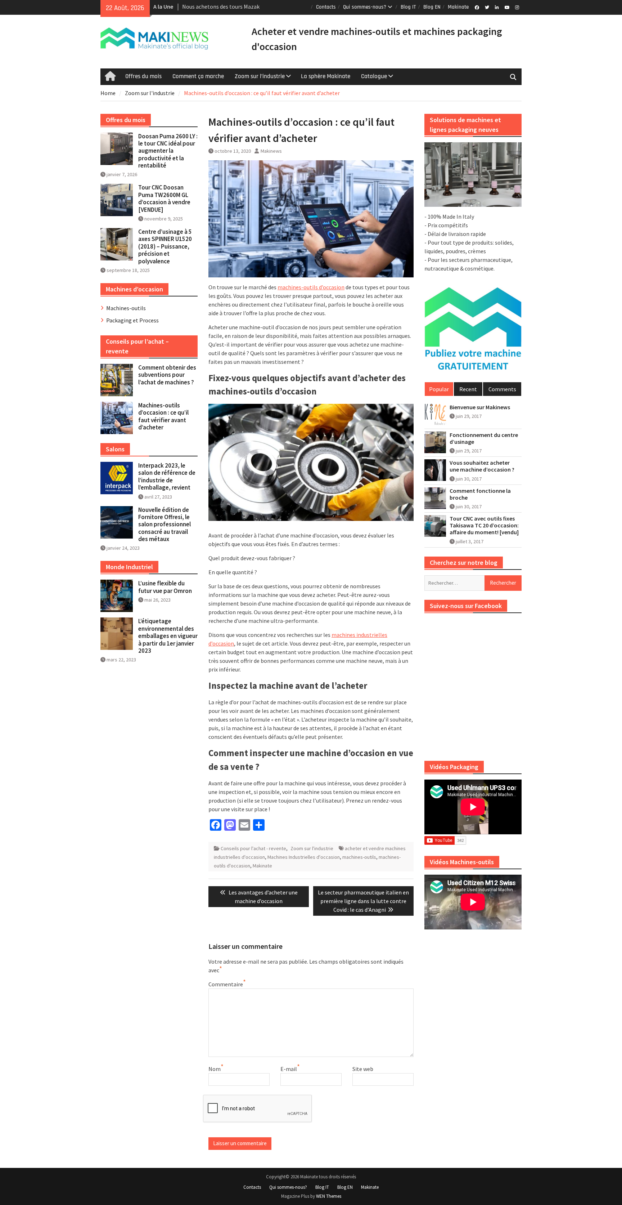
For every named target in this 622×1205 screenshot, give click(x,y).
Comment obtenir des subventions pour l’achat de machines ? (167, 374)
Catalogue (374, 76)
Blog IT (408, 7)
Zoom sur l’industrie (260, 76)
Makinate (458, 7)
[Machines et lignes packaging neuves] (473, 174)
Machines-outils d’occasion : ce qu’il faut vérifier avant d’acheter (163, 416)
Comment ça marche (198, 76)
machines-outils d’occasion (311, 287)
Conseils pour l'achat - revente (253, 848)
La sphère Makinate (325, 76)
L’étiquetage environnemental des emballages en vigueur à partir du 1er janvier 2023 (168, 636)
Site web (362, 1068)
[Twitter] (486, 7)
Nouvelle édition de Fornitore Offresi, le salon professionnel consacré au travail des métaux (164, 524)
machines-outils (359, 857)
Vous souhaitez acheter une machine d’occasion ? (482, 466)
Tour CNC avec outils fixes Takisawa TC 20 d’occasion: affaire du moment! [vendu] (484, 525)
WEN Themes (328, 1196)
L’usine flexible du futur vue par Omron (165, 586)
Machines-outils (126, 308)
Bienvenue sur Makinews (480, 407)
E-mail (288, 1068)
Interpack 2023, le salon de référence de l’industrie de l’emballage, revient (166, 476)
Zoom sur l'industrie (311, 848)
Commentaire (225, 984)
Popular (439, 389)
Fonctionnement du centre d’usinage (484, 438)
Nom (214, 1068)
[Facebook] (476, 7)
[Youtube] (506, 7)
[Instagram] (517, 7)
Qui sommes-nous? (364, 7)
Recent (468, 389)
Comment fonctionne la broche (480, 494)
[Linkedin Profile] (496, 7)
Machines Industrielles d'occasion (303, 857)
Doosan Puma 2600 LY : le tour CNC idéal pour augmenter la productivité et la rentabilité (168, 151)
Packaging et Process (132, 320)
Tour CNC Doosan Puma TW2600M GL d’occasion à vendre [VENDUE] (164, 198)
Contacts (326, 7)
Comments (502, 389)
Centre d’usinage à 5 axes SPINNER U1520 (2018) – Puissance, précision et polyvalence (165, 246)
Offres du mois (143, 76)
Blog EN (432, 7)
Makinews (271, 151)
